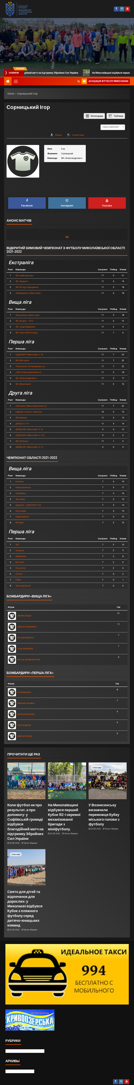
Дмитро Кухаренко (27, 626)
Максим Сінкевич (26, 703)
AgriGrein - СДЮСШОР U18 (28, 505)
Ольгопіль (21, 568)
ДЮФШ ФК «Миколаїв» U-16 (29, 429)
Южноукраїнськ (23, 487)
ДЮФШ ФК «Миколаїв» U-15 (29, 447)
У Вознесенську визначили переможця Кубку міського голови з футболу (104, 814)
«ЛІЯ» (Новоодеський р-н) (28, 372)
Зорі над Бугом (23, 585)
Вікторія (20, 562)
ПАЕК (18, 580)
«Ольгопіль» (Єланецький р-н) (30, 366)
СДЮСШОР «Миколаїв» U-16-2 (30, 435)
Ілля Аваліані (24, 692)
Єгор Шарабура (25, 648)
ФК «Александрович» (26, 378)
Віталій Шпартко (26, 637)
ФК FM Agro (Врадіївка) (27, 287)
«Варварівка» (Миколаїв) (28, 293)
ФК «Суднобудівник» (26, 327)
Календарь (97, 116)
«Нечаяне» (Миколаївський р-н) (31, 406)
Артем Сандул (25, 615)
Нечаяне (20, 550)
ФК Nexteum (21, 417)
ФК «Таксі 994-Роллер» (27, 332)
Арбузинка (21, 556)
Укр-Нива (20, 499)
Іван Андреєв (24, 725)
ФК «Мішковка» (23, 384)
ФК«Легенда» (22, 441)
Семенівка (21, 493)
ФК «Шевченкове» (25, 275)
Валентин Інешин (26, 714)
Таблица (118, 116)
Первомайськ (22, 516)
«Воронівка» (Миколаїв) (28, 315)
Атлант (19, 574)
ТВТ (17, 544)
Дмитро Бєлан (25, 736)
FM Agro (20, 522)
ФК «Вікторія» (22, 360)
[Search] (79, 81)
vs (67, 237)
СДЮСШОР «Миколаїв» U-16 (29, 354)
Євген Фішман (30, 843)
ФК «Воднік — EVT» (25, 321)
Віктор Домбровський (29, 659)
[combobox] (113, 127)
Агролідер (21, 511)
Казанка (20, 481)
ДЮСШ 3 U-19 (22, 423)
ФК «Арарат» (22, 281)
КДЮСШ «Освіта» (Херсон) (29, 412)
